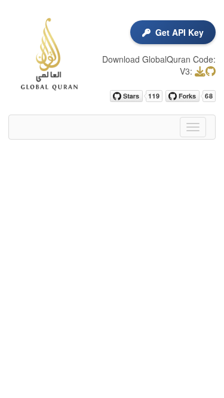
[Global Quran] (48, 54)
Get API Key (179, 32)
